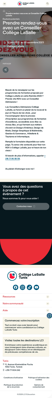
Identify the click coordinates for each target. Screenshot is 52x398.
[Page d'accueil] (26, 280)
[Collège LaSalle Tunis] (26, 3)
